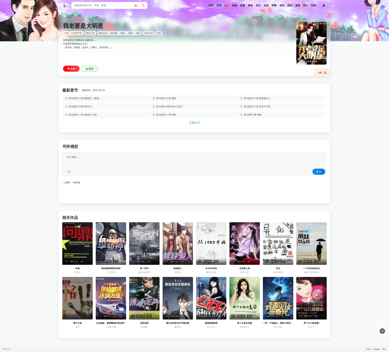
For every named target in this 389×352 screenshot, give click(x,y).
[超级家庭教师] (211, 298)
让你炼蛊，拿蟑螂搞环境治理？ (111, 323)
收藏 (72, 68)
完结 (159, 33)
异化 (278, 268)
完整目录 (194, 122)
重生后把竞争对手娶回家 (177, 323)
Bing (384, 349)
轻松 (138, 33)
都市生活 (103, 33)
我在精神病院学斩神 (110, 268)
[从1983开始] (211, 243)
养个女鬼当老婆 (244, 323)
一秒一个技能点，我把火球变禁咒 (278, 323)
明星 (122, 33)
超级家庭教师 (211, 323)
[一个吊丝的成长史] (311, 243)
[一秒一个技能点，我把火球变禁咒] (278, 298)
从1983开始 (211, 268)
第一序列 (144, 268)
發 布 (318, 171)
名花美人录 (244, 268)
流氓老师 (144, 323)
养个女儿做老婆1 (312, 323)
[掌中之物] (77, 298)
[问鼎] (77, 243)
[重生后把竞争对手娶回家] (178, 298)
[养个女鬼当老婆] (244, 298)
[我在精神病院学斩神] (111, 243)
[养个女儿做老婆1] (311, 298)
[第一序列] (144, 243)
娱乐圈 (114, 33)
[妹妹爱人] (178, 243)
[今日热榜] (137, 5)
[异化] (278, 243)
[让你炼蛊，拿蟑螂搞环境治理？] (111, 298)
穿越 (130, 33)
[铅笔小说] (64, 5)
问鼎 (77, 268)
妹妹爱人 (178, 268)
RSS (369, 349)
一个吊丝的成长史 (311, 268)
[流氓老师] (144, 298)
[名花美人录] (244, 243)
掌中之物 (77, 323)
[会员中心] (324, 5)
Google (377, 349)
